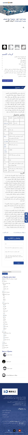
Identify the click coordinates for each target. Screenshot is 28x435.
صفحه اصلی (23, 19)
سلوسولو (5, 315)
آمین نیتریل (5, 310)
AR (3, 295)
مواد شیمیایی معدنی (6, 283)
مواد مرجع (4, 331)
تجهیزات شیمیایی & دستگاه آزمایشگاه (9, 278)
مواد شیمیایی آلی (5, 303)
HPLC (4, 299)
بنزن (4, 313)
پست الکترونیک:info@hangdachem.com (16, 402)
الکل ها (4, 306)
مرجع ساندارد (6, 337)
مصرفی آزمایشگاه (6, 292)
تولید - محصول (14, 19)
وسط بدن (5, 321)
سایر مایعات (5, 286)
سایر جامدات (18, 21)
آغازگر (4, 319)
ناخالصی (4, 335)
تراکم (5, 136)
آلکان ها (4, 308)
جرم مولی (6, 123)
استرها (4, 317)
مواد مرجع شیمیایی (7, 333)
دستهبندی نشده (5, 345)
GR (4, 297)
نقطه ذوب (6, 141)
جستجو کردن (4, 273)
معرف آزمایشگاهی (6, 294)
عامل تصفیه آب (5, 347)
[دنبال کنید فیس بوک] (9, 430)
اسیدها (4, 284)
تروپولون (5, 328)
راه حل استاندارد (6, 339)
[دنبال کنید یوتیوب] (20, 430)
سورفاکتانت (4, 343)
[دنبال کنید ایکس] (14, 430)
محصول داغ (4, 281)
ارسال (18, 263)
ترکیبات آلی (5, 324)
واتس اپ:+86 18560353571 (19, 404)
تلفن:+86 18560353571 (20, 403)
